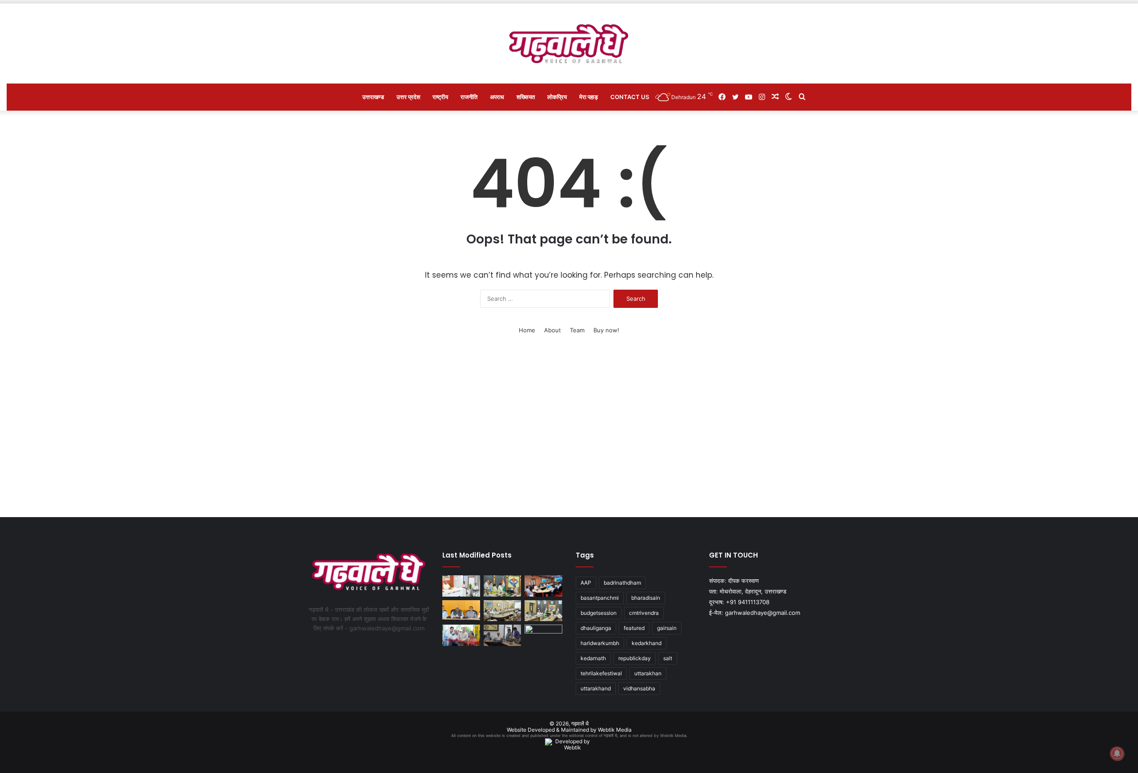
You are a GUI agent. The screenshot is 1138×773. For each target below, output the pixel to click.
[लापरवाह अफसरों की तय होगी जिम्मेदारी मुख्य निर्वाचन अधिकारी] (461, 586)
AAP (586, 582)
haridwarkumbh (600, 643)
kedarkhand (646, 643)
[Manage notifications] (1117, 753)
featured (634, 628)
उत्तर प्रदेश (408, 96)
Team (577, 330)
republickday (634, 658)
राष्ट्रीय (440, 96)
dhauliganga (596, 628)
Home (527, 330)
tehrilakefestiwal (601, 673)
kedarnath (593, 658)
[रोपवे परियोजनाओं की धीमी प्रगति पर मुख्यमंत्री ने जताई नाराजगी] (543, 586)
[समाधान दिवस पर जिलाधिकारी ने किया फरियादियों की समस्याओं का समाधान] (502, 586)
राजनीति (469, 96)
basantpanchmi (600, 597)
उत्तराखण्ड (373, 96)
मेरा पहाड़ (588, 96)
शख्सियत (526, 96)
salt (667, 658)
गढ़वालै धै (580, 723)
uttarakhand (596, 688)
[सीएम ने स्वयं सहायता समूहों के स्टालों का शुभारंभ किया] (461, 635)
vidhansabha (639, 688)
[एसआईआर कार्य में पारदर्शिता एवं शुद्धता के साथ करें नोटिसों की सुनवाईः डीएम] (543, 611)
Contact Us (629, 96)
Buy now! (606, 330)
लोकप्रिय (557, 96)
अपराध (497, 96)
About (552, 330)
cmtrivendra (644, 613)
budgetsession (599, 613)
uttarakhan (647, 673)
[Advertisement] (569, 433)
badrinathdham (622, 582)
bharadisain (645, 597)
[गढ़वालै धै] (569, 43)
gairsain (667, 628)
